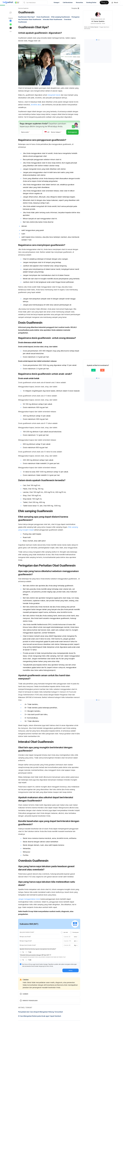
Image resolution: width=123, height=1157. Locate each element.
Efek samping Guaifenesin (60, 17)
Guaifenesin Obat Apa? (26, 17)
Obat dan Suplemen (23, 8)
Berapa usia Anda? (25, 936)
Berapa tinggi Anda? (26, 941)
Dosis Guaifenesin (43, 17)
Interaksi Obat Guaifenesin (52, 19)
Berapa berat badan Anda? (28, 945)
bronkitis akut (36, 105)
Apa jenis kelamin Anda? (27, 932)
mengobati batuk (53, 95)
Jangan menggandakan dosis (29, 899)
